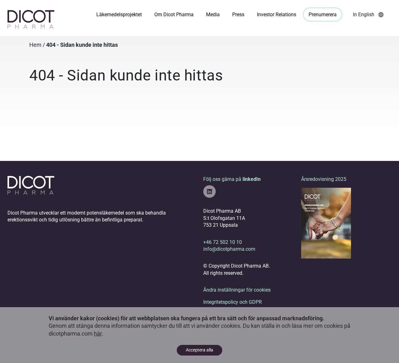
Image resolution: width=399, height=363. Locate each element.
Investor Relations (276, 14)
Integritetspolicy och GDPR (232, 302)
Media (213, 14)
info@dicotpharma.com (229, 249)
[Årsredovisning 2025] (326, 223)
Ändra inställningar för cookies (237, 290)
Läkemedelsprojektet (119, 14)
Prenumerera (323, 14)
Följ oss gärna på (232, 179)
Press (238, 14)
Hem (35, 45)
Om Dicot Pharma (174, 14)
